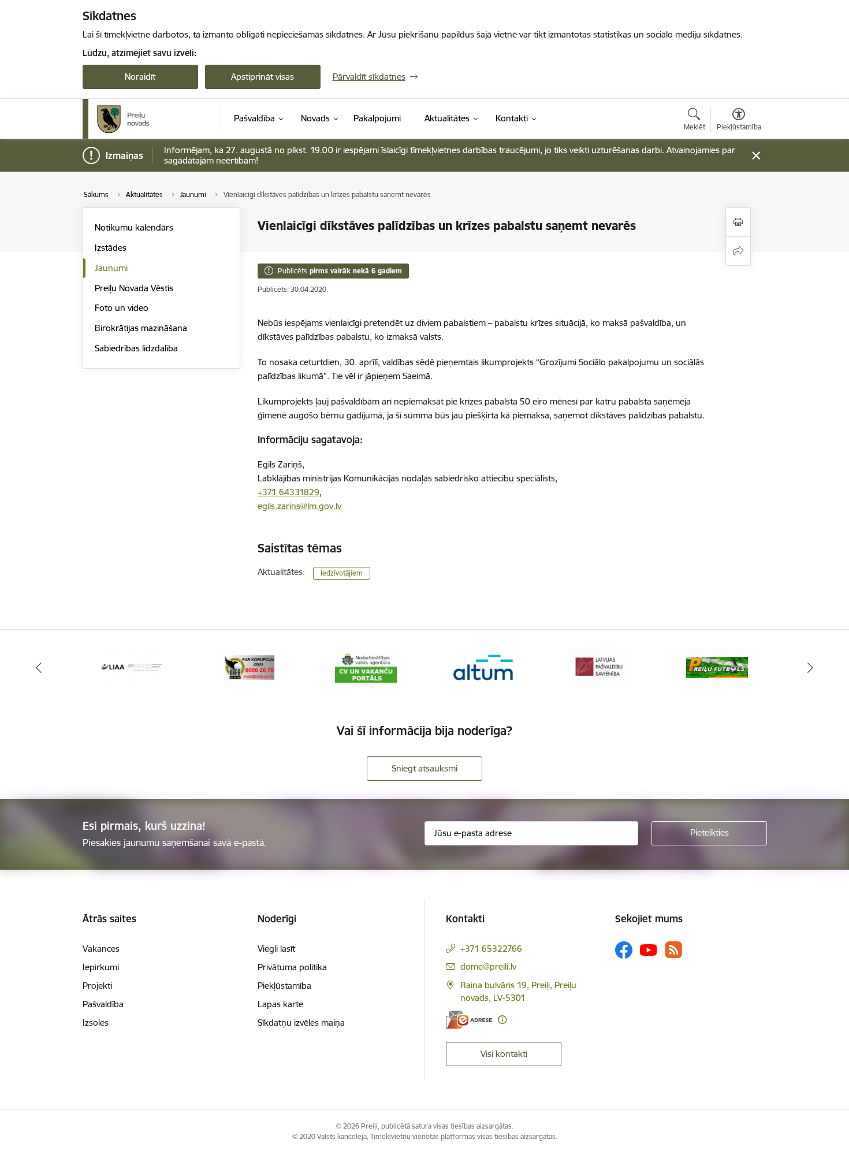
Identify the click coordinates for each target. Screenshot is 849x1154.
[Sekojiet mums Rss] (673, 949)
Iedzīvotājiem (342, 573)
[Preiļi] (123, 119)
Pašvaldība (103, 1004)
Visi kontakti (504, 1053)
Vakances (101, 948)
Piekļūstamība (284, 985)
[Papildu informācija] (502, 1019)
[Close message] (755, 155)
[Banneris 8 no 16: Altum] (483, 666)
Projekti (97, 985)
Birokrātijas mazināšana (141, 327)
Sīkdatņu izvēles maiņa (301, 1022)
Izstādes (110, 247)
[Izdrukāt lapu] (738, 222)
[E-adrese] (469, 1019)
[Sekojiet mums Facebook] (623, 950)
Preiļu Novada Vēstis (134, 288)
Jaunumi (111, 267)
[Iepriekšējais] (38, 667)
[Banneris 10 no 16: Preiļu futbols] (717, 666)
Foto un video (121, 307)
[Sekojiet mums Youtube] (648, 949)
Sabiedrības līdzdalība (136, 348)
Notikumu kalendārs (134, 227)
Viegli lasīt (276, 948)
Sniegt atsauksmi (424, 768)
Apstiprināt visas (262, 76)
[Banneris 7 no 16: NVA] (366, 666)
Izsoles (96, 1022)
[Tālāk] (811, 667)
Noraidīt (140, 76)
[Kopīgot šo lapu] (738, 251)
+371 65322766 (491, 948)
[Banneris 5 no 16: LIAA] (132, 666)
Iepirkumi (101, 967)
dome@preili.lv (488, 966)
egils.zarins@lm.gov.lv (299, 505)
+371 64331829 (288, 492)
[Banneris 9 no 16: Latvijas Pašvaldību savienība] (600, 666)
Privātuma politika (292, 967)
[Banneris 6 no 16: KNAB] (249, 666)
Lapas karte (280, 1004)
